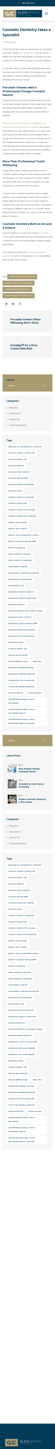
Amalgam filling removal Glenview (25, 447)
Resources (13, 413)
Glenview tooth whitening (21, 636)
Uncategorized (15, 425)
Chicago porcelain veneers (21, 484)
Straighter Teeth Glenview (21, 680)
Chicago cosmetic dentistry (21, 453)
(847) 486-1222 (28, 3)
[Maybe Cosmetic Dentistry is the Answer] (12, 799)
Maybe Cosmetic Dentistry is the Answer (32, 800)
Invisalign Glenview (18, 655)
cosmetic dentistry (17, 503)
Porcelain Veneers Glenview (21, 674)
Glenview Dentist (16, 604)
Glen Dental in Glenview (20, 579)
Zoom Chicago (35, 693)
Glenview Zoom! (15, 642)
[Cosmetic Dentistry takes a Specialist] (6, 304)
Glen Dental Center (17, 567)
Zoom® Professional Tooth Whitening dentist (21, 711)
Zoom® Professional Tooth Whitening (21, 701)
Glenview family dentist (20, 617)
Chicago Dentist (16, 466)
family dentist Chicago (19, 554)
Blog (11, 407)
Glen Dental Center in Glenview (23, 573)
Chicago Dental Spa (17, 459)
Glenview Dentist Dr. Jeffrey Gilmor (25, 611)
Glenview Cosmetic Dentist (17, 289)
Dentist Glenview (16, 548)
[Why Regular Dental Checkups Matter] (12, 768)
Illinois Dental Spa (17, 649)
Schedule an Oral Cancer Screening (31, 785)
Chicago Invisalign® (18, 478)
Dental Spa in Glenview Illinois (23, 535)
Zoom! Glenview (15, 693)
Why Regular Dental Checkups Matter (29, 770)
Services (12, 419)
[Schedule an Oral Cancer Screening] (12, 783)
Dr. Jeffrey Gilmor (28, 53)
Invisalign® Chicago (18, 661)
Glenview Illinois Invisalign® (22, 623)
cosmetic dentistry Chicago (21, 510)
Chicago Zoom (15, 491)
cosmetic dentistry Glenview (18, 283)
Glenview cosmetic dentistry (18, 295)
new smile (37, 661)
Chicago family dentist (19, 472)
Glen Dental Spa (16, 585)
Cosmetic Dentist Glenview (22, 277)
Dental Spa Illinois (17, 529)
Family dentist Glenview (20, 560)
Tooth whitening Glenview (21, 687)
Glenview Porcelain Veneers (21, 630)
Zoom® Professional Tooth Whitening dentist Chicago (21, 721)
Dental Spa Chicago (17, 522)
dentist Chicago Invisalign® (22, 541)
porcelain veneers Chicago (21, 668)
